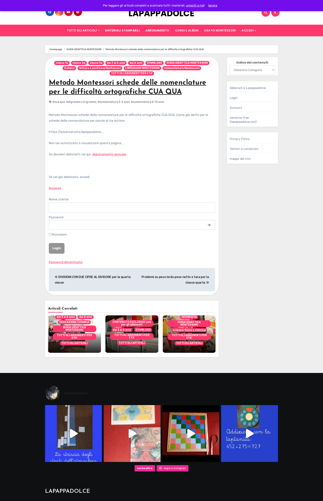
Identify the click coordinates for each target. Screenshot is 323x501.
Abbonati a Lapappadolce (248, 88)
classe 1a (62, 62)
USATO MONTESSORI (220, 30)
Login (234, 98)
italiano (69, 68)
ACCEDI (248, 30)
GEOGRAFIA (189, 317)
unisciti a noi (195, 5)
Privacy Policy (240, 139)
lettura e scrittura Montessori (100, 68)
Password (56, 217)
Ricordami (59, 234)
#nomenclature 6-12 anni (147, 102)
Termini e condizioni (244, 149)
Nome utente (59, 199)
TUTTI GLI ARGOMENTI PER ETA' (132, 73)
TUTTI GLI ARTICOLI (82, 30)
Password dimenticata (65, 262)
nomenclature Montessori (182, 68)
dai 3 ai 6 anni (116, 62)
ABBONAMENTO (157, 30)
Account (236, 108)
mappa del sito (240, 159)
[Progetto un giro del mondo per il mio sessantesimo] (190, 433)
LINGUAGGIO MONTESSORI (142, 68)
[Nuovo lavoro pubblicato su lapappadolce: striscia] (73, 433)
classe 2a (79, 62)
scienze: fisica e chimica (189, 330)
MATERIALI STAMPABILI (122, 30)
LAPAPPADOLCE (161, 13)
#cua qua (59, 102)
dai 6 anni (136, 62)
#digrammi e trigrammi (81, 102)
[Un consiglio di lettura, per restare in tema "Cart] (132, 433)
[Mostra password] (209, 225)
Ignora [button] (212, 5)
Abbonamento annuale (109, 154)
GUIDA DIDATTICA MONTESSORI (187, 62)
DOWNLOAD (154, 62)
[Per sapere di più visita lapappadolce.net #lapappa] (249, 433)
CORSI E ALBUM (187, 30)
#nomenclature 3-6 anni (114, 102)
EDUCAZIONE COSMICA (74, 322)
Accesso (55, 188)
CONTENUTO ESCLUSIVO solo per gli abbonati (132, 323)
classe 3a (96, 62)
